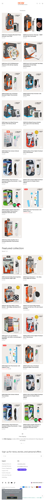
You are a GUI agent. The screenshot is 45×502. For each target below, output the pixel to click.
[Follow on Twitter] (5, 482)
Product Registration (7, 468)
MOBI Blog (4, 477)
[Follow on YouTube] (11, 482)
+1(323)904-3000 (21, 464)
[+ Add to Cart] (20, 31)
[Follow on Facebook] (2, 482)
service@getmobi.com (22, 466)
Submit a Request (6, 472)
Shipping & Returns (6, 464)
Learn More (12, 494)
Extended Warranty (6, 466)
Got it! (12, 497)
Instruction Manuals (6, 475)
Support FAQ (5, 470)
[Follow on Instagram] (8, 482)
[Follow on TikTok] (14, 482)
